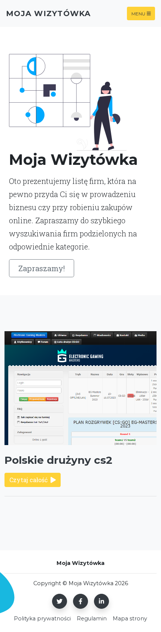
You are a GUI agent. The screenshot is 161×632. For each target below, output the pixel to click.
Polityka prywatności (42, 618)
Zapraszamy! (41, 268)
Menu (138, 13)
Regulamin (92, 618)
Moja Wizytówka (48, 13)
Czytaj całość (28, 480)
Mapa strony (130, 618)
